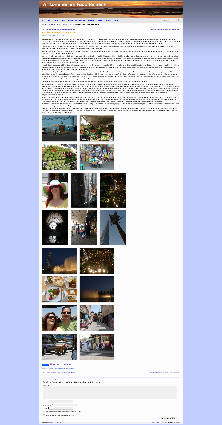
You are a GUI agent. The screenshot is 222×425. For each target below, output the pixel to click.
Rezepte (55, 20)
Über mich (107, 20)
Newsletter (90, 20)
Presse (99, 20)
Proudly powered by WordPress (159, 422)
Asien (65, 24)
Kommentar (46, 385)
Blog (48, 20)
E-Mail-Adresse (47, 405)
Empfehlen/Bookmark (62, 365)
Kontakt (116, 20)
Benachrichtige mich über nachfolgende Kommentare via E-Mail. (63, 411)
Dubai (70, 24)
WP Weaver (177, 422)
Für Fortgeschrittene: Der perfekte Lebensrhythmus (58, 29)
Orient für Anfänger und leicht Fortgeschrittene (165, 29)
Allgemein (54, 368)
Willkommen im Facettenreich (54, 422)
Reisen (62, 20)
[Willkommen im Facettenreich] (111, 9)
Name (45, 402)
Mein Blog (51, 24)
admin (62, 35)
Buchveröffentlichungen (76, 20)
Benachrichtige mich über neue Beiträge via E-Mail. (60, 415)
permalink (71, 368)
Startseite (43, 24)
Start (43, 20)
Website (45, 408)
